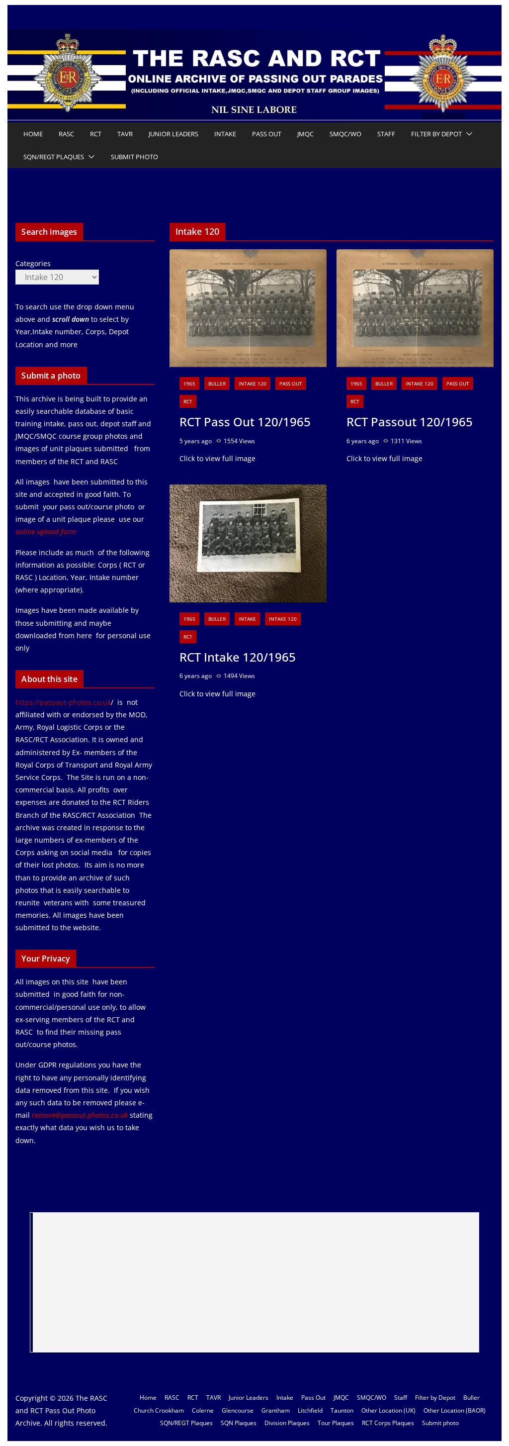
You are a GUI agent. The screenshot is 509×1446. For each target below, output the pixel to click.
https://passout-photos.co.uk (63, 702)
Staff (386, 133)
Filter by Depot (436, 133)
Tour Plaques (336, 1423)
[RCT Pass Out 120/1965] (248, 308)
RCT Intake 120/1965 (237, 657)
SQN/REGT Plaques (53, 156)
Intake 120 (252, 383)
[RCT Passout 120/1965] (415, 308)
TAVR (125, 133)
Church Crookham (159, 1410)
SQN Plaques (238, 1423)
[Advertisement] (256, 1282)
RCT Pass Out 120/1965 (245, 421)
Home (33, 133)
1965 (189, 383)
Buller (217, 383)
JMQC (305, 133)
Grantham (275, 1410)
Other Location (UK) (388, 1410)
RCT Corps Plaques (388, 1423)
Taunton (342, 1410)
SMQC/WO (345, 133)
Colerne (203, 1410)
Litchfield (310, 1410)
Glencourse (238, 1410)
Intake (225, 133)
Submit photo (134, 156)
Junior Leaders (173, 133)
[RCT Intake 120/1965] (248, 543)
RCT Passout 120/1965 (409, 421)
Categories (33, 263)
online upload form (45, 531)
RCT (95, 133)
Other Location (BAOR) (455, 1410)
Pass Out (266, 133)
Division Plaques (287, 1423)
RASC (66, 133)
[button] (467, 133)
